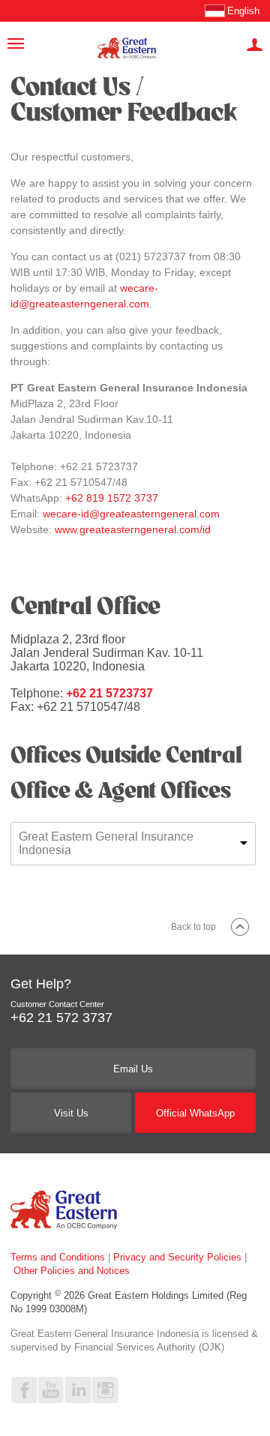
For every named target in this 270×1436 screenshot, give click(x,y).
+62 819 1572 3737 (111, 498)
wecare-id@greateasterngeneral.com (131, 514)
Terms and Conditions (57, 1257)
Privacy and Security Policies (177, 1257)
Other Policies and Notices (72, 1270)
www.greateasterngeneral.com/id (133, 529)
